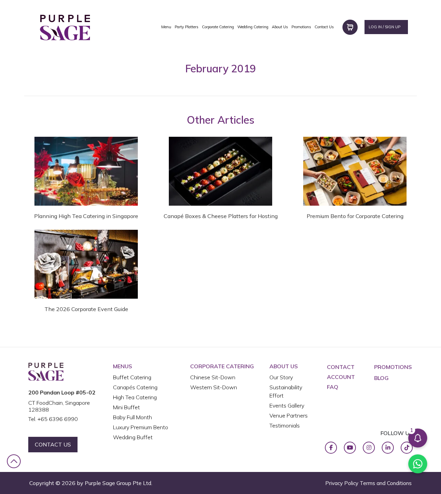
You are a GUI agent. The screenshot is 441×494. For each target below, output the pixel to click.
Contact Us (324, 26)
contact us (53, 444)
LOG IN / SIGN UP (384, 26)
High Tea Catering (135, 397)
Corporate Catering (218, 26)
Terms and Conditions (386, 483)
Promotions (301, 26)
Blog (381, 377)
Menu (166, 26)
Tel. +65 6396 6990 (53, 418)
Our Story (281, 377)
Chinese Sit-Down (212, 377)
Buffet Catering (132, 377)
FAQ (332, 386)
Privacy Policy (341, 483)
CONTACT (341, 366)
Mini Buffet (126, 407)
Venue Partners (288, 415)
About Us (280, 26)
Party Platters (186, 26)
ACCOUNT (341, 376)
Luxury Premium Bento (140, 427)
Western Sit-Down (213, 387)
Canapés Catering (135, 387)
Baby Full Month (132, 417)
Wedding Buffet (133, 437)
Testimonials (284, 425)
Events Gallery (286, 405)
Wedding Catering (252, 26)
